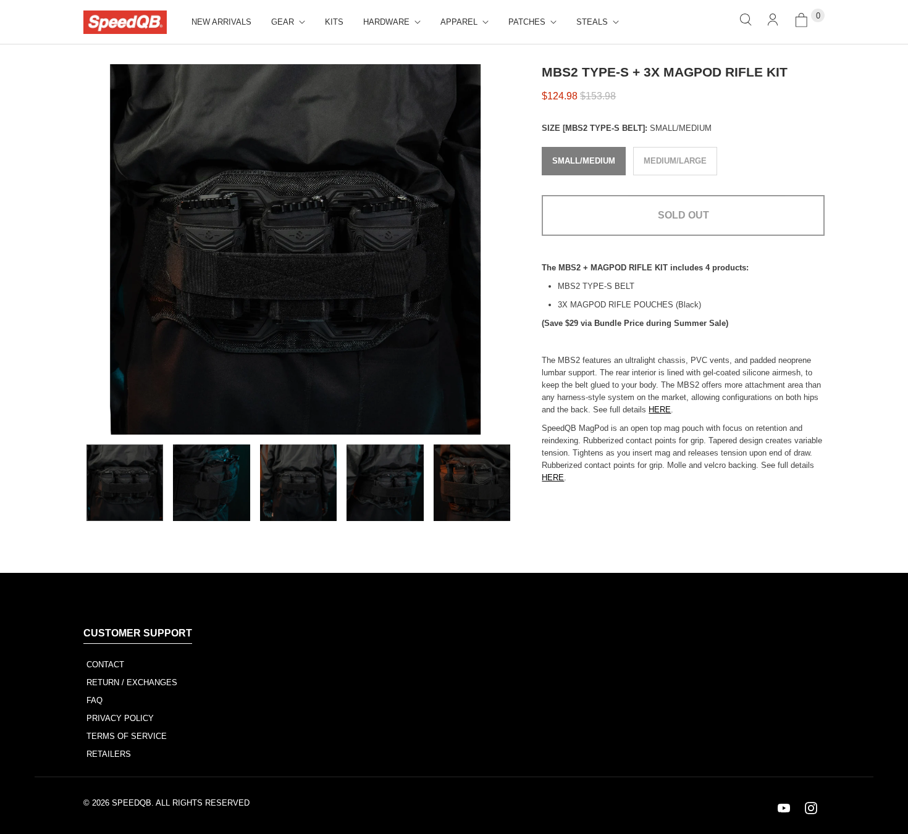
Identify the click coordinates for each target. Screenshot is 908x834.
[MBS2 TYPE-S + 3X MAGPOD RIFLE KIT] (295, 249)
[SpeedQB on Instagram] (811, 808)
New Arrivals (221, 22)
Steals (592, 22)
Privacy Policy (120, 718)
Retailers (108, 754)
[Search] (745, 22)
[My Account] (772, 22)
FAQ (94, 700)
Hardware (386, 22)
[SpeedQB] (125, 22)
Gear (282, 22)
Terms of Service (126, 736)
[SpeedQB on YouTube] (783, 808)
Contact (105, 664)
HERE (660, 409)
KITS (334, 22)
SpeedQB (131, 802)
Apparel (458, 22)
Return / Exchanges (131, 682)
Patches (526, 22)
